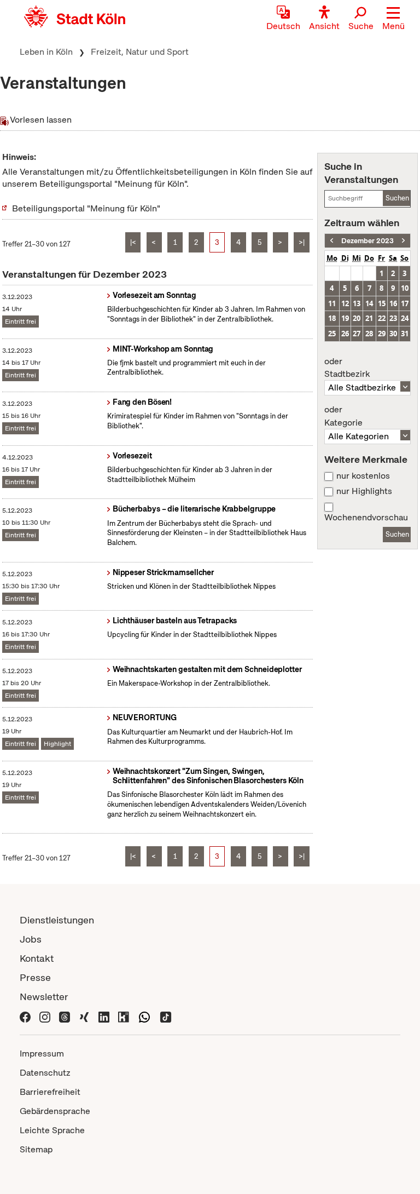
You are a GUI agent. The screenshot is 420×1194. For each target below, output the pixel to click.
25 (332, 333)
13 (356, 303)
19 (345, 318)
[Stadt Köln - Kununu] (123, 1015)
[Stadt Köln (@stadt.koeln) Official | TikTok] (166, 1015)
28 (369, 333)
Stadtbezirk (347, 368)
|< (133, 242)
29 (382, 333)
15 (382, 303)
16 (393, 303)
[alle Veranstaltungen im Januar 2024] (403, 241)
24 (405, 318)
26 (345, 333)
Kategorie (343, 416)
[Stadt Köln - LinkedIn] (103, 1015)
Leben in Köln (46, 52)
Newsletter (44, 996)
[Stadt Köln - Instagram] (44, 1015)
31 (405, 333)
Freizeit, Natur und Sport (140, 52)
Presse (35, 977)
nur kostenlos (363, 476)
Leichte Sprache (52, 1130)
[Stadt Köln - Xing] (84, 1015)
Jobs (31, 939)
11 (332, 303)
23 (393, 318)
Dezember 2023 (367, 240)
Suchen (397, 198)
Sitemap (36, 1149)
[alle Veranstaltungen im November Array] (332, 241)
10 (405, 288)
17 (405, 303)
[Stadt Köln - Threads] (64, 1015)
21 (369, 318)
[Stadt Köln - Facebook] (25, 1015)
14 (369, 303)
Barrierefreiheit (50, 1092)
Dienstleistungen (57, 920)
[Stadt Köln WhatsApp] (144, 1015)
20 (356, 318)
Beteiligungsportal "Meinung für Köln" (86, 208)
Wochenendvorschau (366, 517)
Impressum (42, 1053)
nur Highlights (364, 491)
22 (382, 318)
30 (393, 333)
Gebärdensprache (55, 1111)
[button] (393, 19)
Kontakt (37, 958)
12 (345, 303)
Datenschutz (45, 1072)
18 (332, 318)
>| (302, 242)
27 (356, 333)
